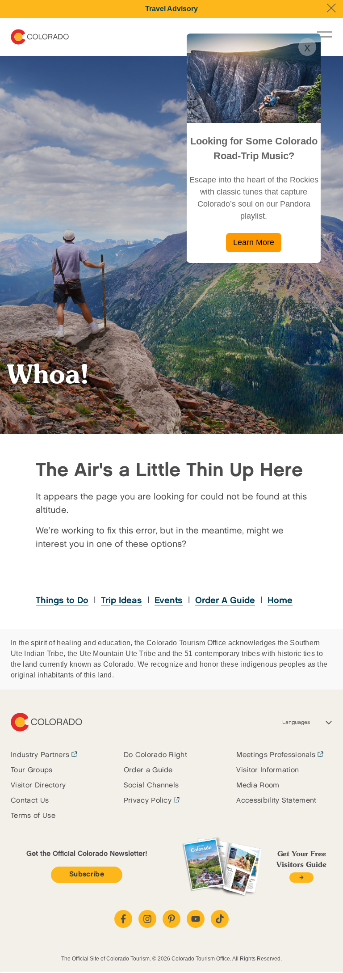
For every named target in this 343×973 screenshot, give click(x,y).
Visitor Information (267, 770)
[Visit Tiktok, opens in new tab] (220, 919)
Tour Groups (32, 770)
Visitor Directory (38, 785)
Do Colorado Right (155, 755)
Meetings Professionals (275, 755)
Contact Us (30, 800)
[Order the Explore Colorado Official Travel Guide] (301, 877)
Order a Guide (148, 770)
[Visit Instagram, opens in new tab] (147, 919)
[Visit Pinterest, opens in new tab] (171, 919)
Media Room (257, 785)
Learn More (253, 242)
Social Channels (151, 785)
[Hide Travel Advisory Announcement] (331, 8)
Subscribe (86, 874)
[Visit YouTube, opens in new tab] (196, 919)
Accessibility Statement (276, 800)
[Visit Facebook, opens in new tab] (123, 919)
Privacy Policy (148, 800)
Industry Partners (40, 755)
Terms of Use (33, 815)
